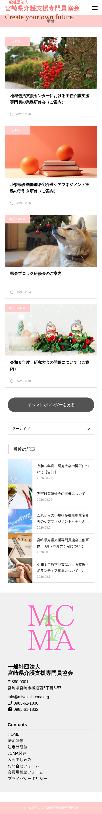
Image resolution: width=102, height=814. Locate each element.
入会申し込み (19, 759)
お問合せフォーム (23, 766)
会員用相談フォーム (25, 772)
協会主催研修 (17, 219)
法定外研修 (17, 747)
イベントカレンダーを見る (51, 405)
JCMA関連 (17, 753)
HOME (14, 734)
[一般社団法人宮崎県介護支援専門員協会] (42, 5)
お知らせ (17, 41)
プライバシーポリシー (27, 778)
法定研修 (16, 740)
